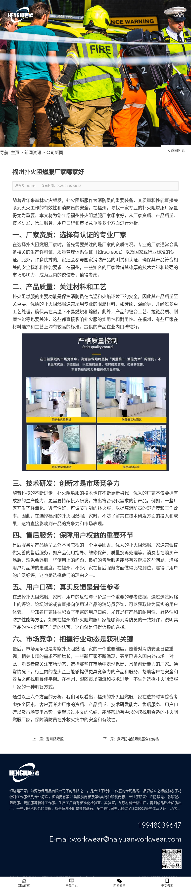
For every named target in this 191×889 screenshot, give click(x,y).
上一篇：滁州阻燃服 (48, 739)
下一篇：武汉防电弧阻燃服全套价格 (131, 739)
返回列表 (176, 150)
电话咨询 (167, 886)
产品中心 (72, 886)
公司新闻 (54, 152)
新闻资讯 (32, 152)
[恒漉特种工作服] (20, 15)
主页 (15, 152)
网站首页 (24, 886)
